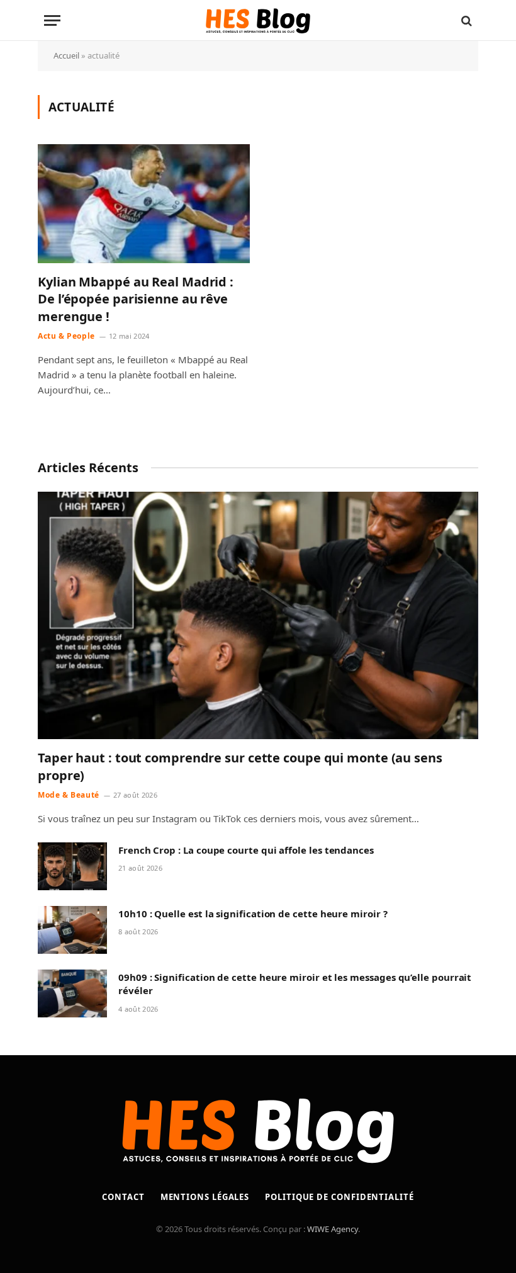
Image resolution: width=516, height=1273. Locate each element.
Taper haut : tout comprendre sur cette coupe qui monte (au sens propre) (240, 766)
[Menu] (52, 20)
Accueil (66, 55)
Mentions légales (205, 1196)
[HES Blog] (258, 20)
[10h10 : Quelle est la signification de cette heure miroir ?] (72, 930)
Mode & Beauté (68, 794)
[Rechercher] (465, 20)
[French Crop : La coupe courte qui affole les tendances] (72, 866)
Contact (123, 1196)
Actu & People (66, 336)
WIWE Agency (332, 1229)
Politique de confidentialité (339, 1196)
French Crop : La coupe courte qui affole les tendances (246, 850)
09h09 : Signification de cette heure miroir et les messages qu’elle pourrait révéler (294, 984)
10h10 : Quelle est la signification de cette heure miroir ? (253, 913)
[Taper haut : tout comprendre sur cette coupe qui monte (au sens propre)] (258, 616)
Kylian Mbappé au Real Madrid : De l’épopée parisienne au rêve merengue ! (135, 298)
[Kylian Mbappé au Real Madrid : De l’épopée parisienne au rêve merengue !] (144, 204)
